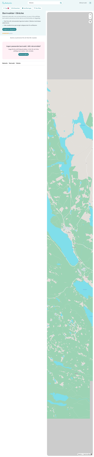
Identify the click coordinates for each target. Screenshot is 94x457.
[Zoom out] (90, 17)
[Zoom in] (90, 14)
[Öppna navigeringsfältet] (90, 2)
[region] (70, 234)
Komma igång (23, 54)
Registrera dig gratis (9, 29)
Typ (6, 8)
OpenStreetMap (86, 454)
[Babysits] (7, 3)
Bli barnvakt (83, 3)
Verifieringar (27, 8)
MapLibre (80, 454)
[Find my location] (90, 21)
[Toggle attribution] (91, 454)
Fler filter (38, 8)
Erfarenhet (16, 8)
